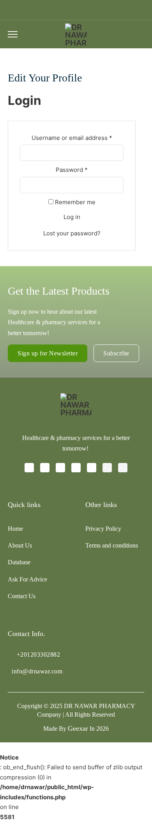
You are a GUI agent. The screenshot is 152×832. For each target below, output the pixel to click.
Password (84, 169)
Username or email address (78, 137)
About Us (20, 545)
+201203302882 (38, 654)
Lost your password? (72, 233)
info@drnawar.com (37, 671)
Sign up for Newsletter (48, 353)
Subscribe (116, 353)
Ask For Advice (27, 579)
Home (15, 528)
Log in (72, 217)
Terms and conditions (111, 545)
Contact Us (21, 596)
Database (19, 562)
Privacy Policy (103, 528)
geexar (78, 728)
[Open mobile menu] (13, 34)
